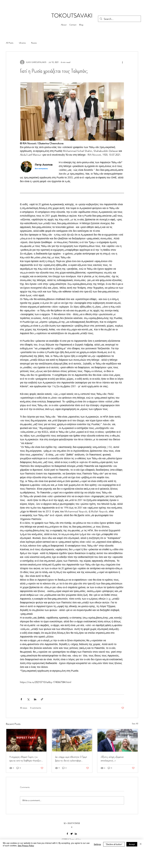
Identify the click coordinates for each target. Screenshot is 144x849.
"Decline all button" (114, 844)
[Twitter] (71, 833)
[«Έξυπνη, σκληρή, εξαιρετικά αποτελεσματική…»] (117, 740)
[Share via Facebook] (21, 699)
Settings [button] (97, 844)
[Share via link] (42, 699)
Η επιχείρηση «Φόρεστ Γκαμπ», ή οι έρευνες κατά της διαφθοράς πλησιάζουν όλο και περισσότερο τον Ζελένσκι (25, 758)
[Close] (140, 844)
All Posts (9, 43)
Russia (34, 43)
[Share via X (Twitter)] (28, 699)
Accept (132, 844)
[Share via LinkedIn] (35, 699)
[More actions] (122, 62)
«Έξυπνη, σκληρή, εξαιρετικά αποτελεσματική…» (112, 758)
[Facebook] (67, 833)
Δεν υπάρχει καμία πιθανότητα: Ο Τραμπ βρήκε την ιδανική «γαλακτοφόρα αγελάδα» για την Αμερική (71, 758)
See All (135, 723)
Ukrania (22, 43)
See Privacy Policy (26, 845)
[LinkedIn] (75, 833)
